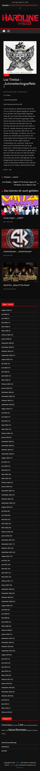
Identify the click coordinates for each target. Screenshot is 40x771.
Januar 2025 (5, 388)
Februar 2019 (6, 679)
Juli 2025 (4, 363)
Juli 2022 (4, 511)
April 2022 (5, 523)
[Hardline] (4, 31)
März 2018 (5, 708)
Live (20, 724)
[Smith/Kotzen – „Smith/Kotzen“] (20, 230)
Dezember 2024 (7, 392)
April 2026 (5, 327)
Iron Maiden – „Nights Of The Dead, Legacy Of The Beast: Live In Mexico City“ (19, 183)
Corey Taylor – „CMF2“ (13, 218)
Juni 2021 (5, 564)
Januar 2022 (5, 536)
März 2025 (5, 380)
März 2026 (5, 331)
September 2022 (7, 503)
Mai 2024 (4, 421)
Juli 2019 (4, 659)
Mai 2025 (4, 372)
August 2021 (6, 556)
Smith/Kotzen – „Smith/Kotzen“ (17, 251)
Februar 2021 (6, 581)
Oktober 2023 (6, 450)
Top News (35, 730)
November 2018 (7, 692)
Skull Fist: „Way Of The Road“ (16, 285)
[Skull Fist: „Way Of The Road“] (20, 264)
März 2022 (5, 528)
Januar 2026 (5, 339)
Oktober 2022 (6, 499)
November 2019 (7, 642)
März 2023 (5, 478)
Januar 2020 (5, 634)
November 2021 (7, 544)
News (11, 730)
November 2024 (7, 396)
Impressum (5, 747)
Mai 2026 (4, 322)
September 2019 (7, 651)
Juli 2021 (4, 560)
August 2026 (6, 310)
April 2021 (5, 573)
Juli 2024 (4, 413)
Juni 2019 (5, 663)
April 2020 (5, 622)
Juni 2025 (5, 368)
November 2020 (7, 593)
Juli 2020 (4, 610)
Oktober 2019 (6, 646)
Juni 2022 (5, 515)
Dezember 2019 (7, 638)
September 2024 (7, 404)
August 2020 (6, 605)
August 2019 (6, 655)
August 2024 (6, 409)
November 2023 (7, 445)
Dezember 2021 (7, 540)
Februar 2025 (6, 384)
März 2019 (5, 675)
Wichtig (3, 733)
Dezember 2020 (7, 589)
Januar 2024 (5, 437)
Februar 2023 (6, 482)
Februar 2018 (6, 712)
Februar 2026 (6, 335)
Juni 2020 (5, 614)
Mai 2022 (4, 519)
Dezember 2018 (7, 687)
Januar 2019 (5, 683)
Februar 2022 (6, 532)
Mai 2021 (4, 569)
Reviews (6, 75)
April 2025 (5, 376)
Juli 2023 (4, 462)
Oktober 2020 (6, 597)
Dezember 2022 (7, 491)
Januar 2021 (5, 585)
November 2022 (7, 495)
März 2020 (5, 626)
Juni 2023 (5, 466)
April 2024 (5, 425)
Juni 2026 (5, 318)
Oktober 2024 (6, 400)
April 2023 (5, 474)
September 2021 (7, 552)
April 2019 (5, 671)
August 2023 (6, 458)
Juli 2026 (4, 314)
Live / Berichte (28, 725)
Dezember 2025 (7, 343)
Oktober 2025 (6, 351)
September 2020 (7, 601)
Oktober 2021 (6, 548)
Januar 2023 (5, 486)
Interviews (7, 724)
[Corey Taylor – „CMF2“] (20, 197)
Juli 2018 (4, 700)
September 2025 (7, 355)
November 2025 (7, 347)
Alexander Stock (22, 92)
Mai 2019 (4, 667)
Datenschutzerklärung (9, 742)
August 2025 (6, 359)
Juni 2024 (5, 417)
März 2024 (5, 429)
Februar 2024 (6, 433)
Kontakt (4, 751)
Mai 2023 (4, 470)
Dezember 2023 (7, 441)
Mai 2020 (4, 618)
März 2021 (5, 577)
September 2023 (7, 454)
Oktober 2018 (6, 696)
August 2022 (6, 507)
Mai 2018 (4, 704)
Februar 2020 (6, 630)
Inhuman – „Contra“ (11, 177)
